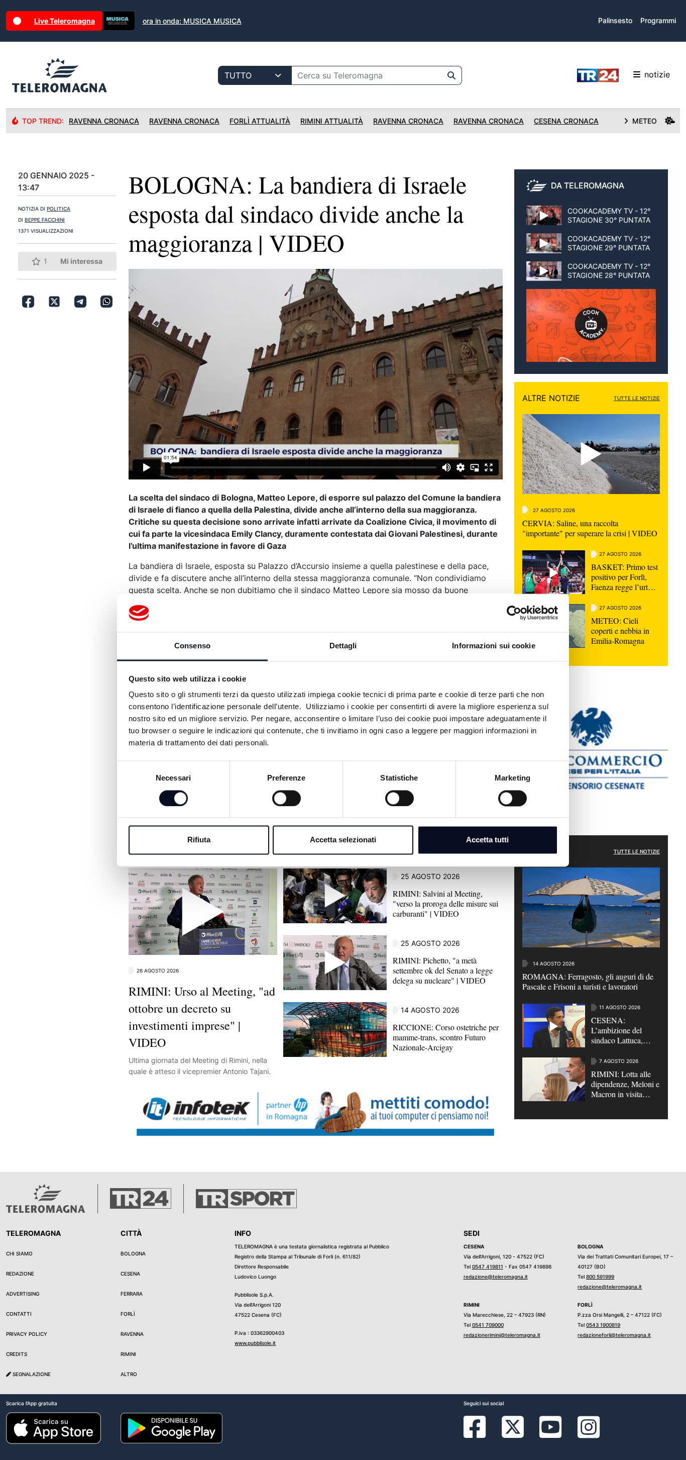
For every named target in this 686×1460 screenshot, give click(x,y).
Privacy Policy (26, 1334)
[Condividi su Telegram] (80, 301)
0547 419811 (487, 1266)
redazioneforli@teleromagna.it (614, 1335)
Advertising (22, 1294)
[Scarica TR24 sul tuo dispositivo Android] (172, 1427)
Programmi (658, 20)
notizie (657, 74)
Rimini (128, 1354)
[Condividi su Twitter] (54, 301)
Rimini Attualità (331, 121)
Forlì (128, 1314)
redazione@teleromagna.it (496, 1277)
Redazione (20, 1274)
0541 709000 (488, 1325)
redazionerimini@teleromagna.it (502, 1335)
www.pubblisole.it (255, 1343)
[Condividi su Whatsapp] (106, 301)
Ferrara (132, 1294)
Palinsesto (615, 20)
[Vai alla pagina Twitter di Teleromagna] (513, 1426)
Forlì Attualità (260, 121)
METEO (644, 121)
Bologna (133, 1253)
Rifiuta (198, 840)
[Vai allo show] (591, 331)
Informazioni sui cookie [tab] (493, 646)
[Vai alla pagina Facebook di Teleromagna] (481, 1434)
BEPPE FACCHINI (45, 220)
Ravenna (132, 1334)
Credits (16, 1354)
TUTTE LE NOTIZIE (637, 398)
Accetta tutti (487, 840)
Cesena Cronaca (566, 121)
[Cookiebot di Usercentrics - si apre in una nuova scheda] (514, 612)
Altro (129, 1374)
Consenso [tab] (192, 646)
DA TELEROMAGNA (587, 185)
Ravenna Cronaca (104, 121)
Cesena (130, 1274)
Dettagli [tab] (343, 646)
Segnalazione (31, 1374)
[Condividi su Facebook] (28, 301)
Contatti (19, 1314)
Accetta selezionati (343, 840)
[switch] (286, 798)
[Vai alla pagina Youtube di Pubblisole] (550, 1434)
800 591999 (600, 1277)
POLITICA (58, 209)
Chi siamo (19, 1253)
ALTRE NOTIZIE (551, 398)
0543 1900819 (603, 1325)
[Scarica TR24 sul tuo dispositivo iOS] (53, 1427)
